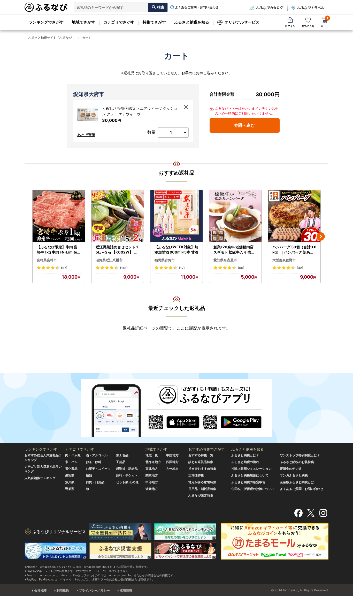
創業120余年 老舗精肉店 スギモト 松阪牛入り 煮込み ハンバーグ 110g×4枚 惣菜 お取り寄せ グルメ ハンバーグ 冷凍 (234, 250)
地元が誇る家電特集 (202, 482)
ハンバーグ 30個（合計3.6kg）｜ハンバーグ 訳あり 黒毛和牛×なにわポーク (294, 250)
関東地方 (151, 475)
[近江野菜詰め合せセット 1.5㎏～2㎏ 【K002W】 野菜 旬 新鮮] (117, 216)
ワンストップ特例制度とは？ (300, 455)
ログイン (290, 25)
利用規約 (63, 590)
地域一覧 (151, 455)
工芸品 (120, 462)
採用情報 (126, 590)
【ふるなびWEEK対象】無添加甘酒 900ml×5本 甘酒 (176, 249)
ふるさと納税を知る (191, 22)
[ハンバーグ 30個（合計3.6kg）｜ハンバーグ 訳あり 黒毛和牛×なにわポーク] (294, 216)
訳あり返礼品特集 (200, 462)
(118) (124, 268)
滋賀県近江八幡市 (109, 260)
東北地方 (151, 469)
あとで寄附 (86, 134)
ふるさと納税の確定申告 (248, 482)
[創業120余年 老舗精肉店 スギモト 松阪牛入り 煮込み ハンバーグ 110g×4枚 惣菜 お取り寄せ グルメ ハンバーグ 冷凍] (235, 216)
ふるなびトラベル (310, 7)
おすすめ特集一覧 (200, 455)
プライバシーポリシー (94, 590)
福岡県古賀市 (165, 260)
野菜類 (69, 489)
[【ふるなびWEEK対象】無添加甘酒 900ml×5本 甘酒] (176, 216)
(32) (300, 268)
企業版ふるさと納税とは (297, 482)
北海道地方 (153, 462)
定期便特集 (196, 475)
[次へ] (321, 236)
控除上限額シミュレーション (251, 469)
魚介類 (69, 482)
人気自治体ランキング (40, 478)
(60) (241, 268)
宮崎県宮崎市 (47, 260)
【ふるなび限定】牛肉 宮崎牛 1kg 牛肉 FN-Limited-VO (58, 250)
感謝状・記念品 (127, 469)
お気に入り (308, 25)
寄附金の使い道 (291, 469)
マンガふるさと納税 (294, 475)
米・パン (71, 462)
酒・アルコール (97, 455)
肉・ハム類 (73, 455)
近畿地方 (151, 489)
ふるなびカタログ (269, 7)
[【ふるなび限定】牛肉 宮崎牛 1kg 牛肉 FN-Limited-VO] (59, 216)
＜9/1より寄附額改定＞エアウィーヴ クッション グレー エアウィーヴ (139, 111)
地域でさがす (83, 22)
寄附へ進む (244, 125)
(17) (182, 268)
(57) (64, 268)
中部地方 (151, 482)
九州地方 (172, 469)
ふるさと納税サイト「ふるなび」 (51, 38)
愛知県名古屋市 (225, 260)
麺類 (89, 475)
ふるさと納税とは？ (245, 455)
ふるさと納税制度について (249, 475)
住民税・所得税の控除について (253, 489)
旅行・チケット (127, 475)
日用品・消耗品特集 (202, 489)
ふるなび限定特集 (200, 495)
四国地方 (172, 462)
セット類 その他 (127, 482)
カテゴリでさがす (118, 22)
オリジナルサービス (242, 22)
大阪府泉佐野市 (284, 260)
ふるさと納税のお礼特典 (297, 462)
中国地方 (172, 455)
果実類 (69, 475)
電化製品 (71, 469)
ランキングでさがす (46, 22)
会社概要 (40, 590)
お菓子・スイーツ (98, 469)
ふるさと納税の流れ (245, 462)
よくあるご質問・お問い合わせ (196, 7)
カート (324, 22)
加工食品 (122, 455)
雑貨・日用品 (95, 482)
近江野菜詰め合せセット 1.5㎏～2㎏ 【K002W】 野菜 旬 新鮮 (117, 250)
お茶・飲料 (93, 462)
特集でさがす (154, 22)
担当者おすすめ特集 (202, 469)
